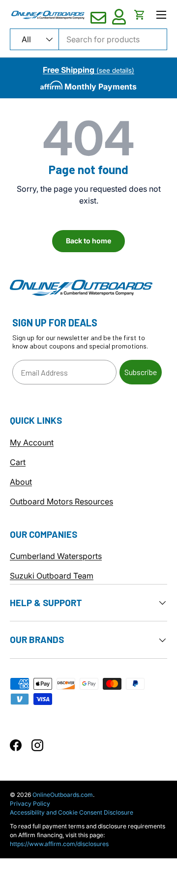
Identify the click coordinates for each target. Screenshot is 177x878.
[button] (139, 15)
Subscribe (140, 372)
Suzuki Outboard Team (51, 576)
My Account (32, 442)
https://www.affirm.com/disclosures (59, 844)
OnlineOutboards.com (62, 794)
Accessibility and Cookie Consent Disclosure (71, 812)
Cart (18, 462)
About (21, 482)
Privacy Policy (30, 803)
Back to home (88, 240)
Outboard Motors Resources (61, 501)
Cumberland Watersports (56, 556)
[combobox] (88, 39)
